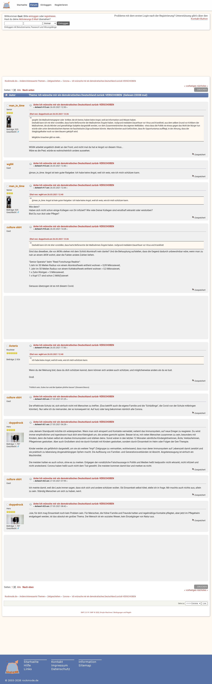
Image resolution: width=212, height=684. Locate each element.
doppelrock (16, 422)
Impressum (59, 665)
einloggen (34, 16)
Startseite (31, 662)
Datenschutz (60, 669)
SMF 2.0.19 (85, 612)
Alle (19, 90)
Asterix (13, 345)
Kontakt (57, 662)
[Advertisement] (106, 53)
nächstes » (202, 86)
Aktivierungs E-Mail (28, 19)
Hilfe (27, 665)
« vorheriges (190, 86)
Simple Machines (106, 612)
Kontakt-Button (199, 18)
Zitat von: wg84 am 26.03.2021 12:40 (46, 194)
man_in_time (16, 105)
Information (87, 662)
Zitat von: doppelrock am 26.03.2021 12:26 (49, 114)
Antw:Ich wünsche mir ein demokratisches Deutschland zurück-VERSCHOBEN (73, 104)
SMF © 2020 (94, 612)
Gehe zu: (181, 603)
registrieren (50, 16)
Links (28, 669)
